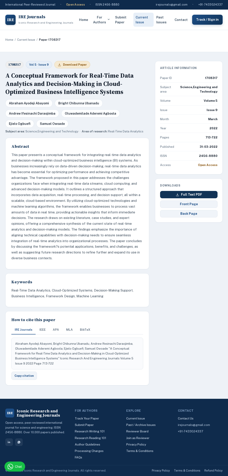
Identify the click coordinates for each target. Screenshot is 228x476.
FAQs (78, 457)
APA (56, 329)
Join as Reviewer (137, 438)
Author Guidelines (87, 444)
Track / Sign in (207, 19)
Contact (181, 20)
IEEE (42, 329)
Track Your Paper (87, 418)
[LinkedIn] (9, 442)
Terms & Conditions (139, 451)
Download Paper (75, 64)
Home (83, 20)
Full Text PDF (191, 194)
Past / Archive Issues (141, 425)
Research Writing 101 (90, 431)
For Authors (99, 19)
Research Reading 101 (90, 438)
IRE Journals (23, 329)
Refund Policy (213, 470)
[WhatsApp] (19, 442)
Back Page (188, 213)
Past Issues (161, 19)
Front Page (189, 204)
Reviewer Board (137, 431)
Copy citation (24, 375)
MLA (69, 329)
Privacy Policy (136, 444)
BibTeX (85, 329)
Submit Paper (120, 19)
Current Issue (142, 19)
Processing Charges (89, 451)
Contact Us (185, 418)
